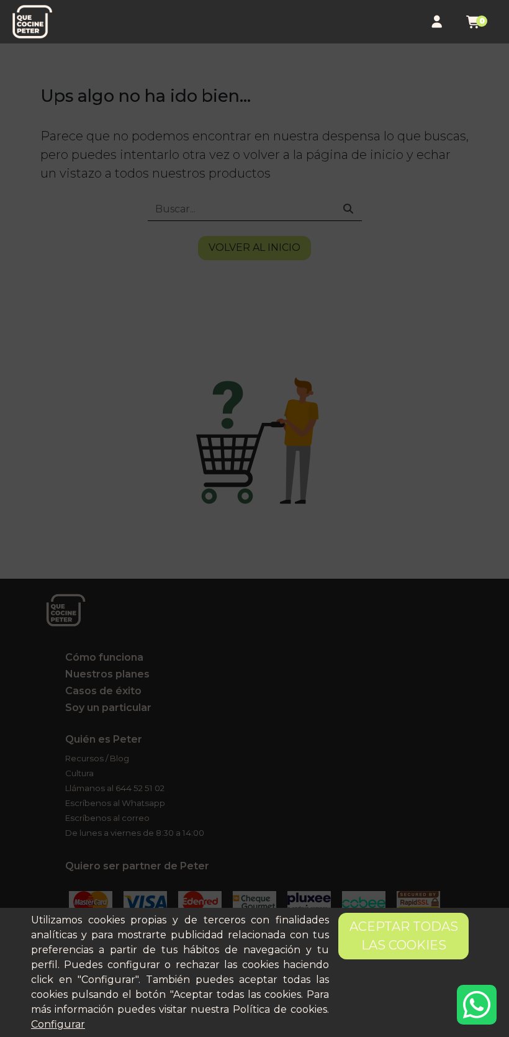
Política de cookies (280, 1009)
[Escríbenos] (477, 1005)
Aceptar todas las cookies (403, 936)
